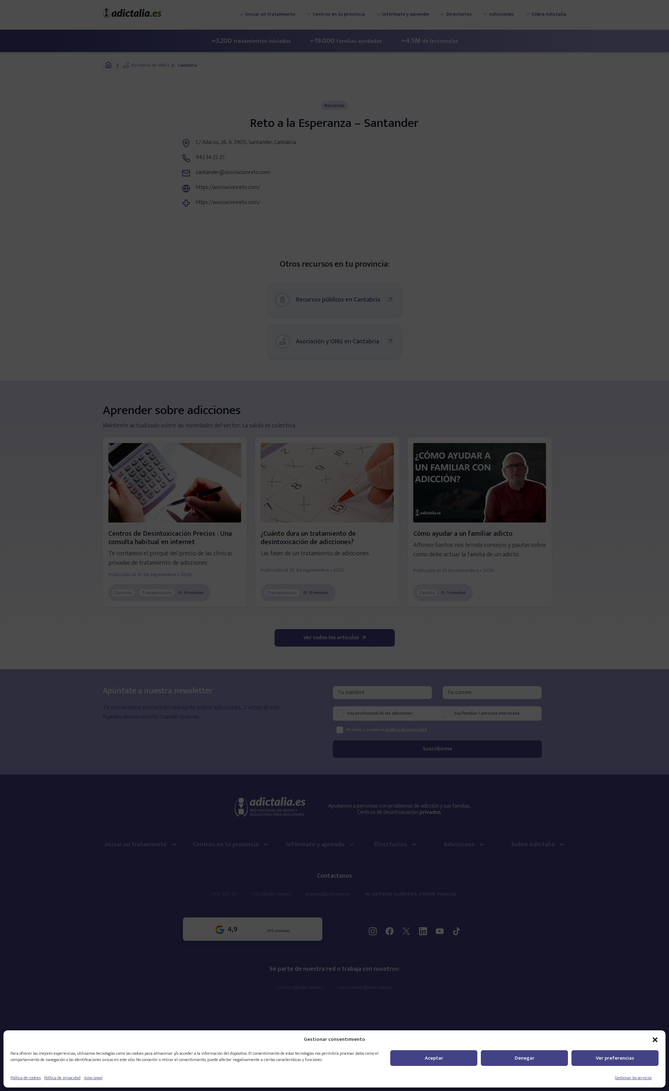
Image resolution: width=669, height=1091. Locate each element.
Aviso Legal (93, 1077)
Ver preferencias (615, 1058)
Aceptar (434, 1058)
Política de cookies (25, 1077)
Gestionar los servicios (633, 1077)
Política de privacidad (62, 1077)
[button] (655, 1039)
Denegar (525, 1058)
